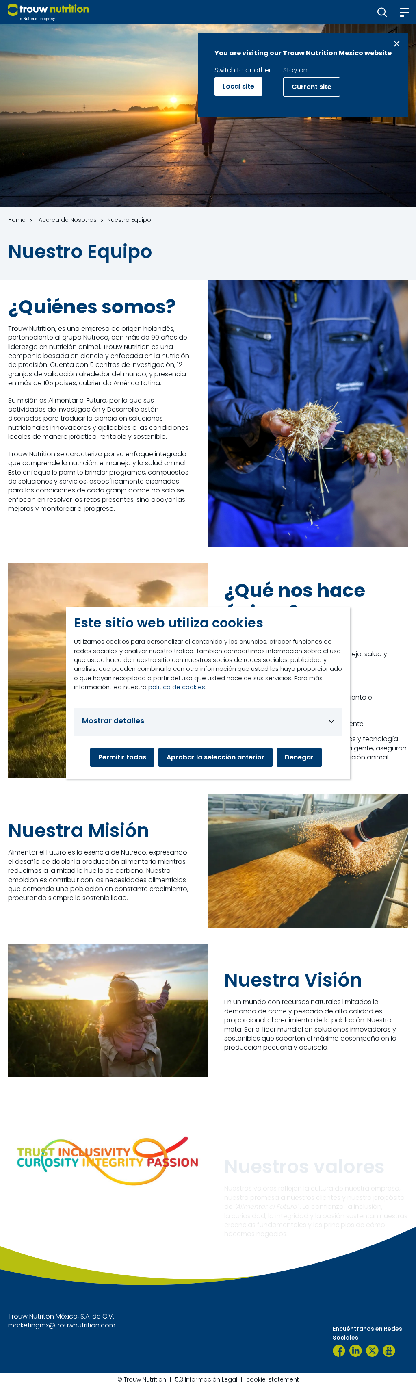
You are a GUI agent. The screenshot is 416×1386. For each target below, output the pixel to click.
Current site (312, 86)
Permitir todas (122, 757)
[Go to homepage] (48, 12)
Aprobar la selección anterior (215, 757)
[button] (382, 12)
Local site (238, 86)
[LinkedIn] (355, 1351)
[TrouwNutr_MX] (372, 1351)
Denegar (299, 757)
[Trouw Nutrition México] (339, 1351)
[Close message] (397, 44)
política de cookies (176, 687)
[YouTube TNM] (389, 1351)
